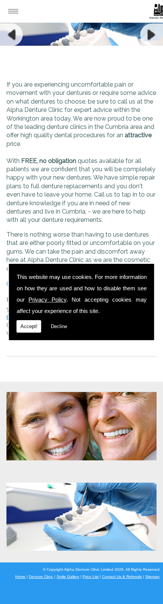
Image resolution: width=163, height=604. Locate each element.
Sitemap (152, 577)
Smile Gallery (67, 577)
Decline (59, 326)
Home (20, 577)
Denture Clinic (41, 577)
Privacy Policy (47, 299)
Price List (91, 577)
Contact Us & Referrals (122, 577)
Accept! (29, 326)
